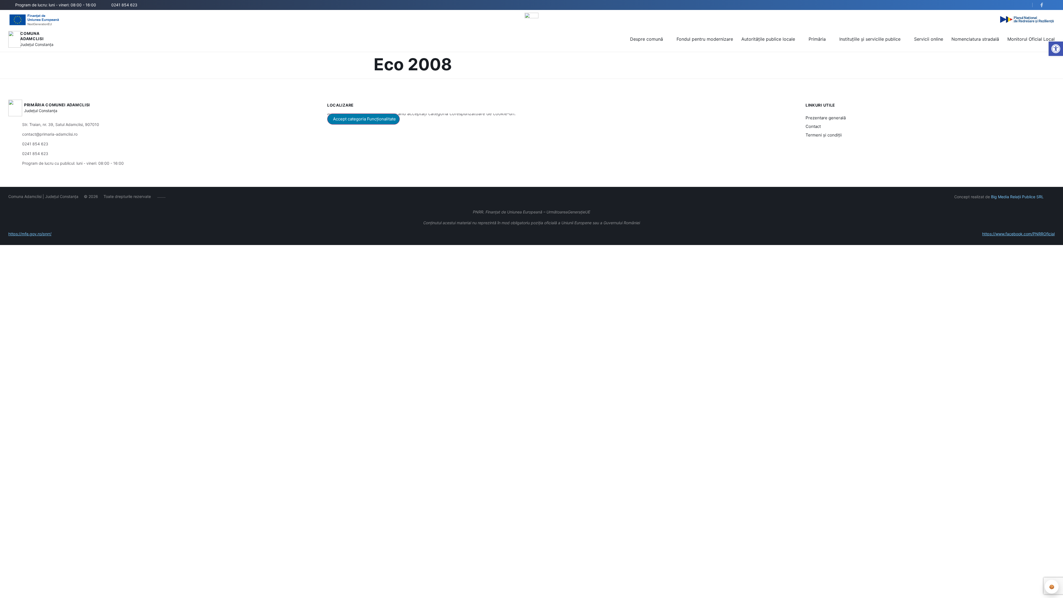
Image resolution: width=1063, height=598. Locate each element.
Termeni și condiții (824, 135)
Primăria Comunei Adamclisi (57, 104)
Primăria (817, 39)
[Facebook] (173, 196)
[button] (1023, 5)
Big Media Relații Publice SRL (1017, 196)
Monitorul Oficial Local (1031, 39)
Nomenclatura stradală (975, 39)
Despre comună (646, 39)
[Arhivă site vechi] (1042, 5)
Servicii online (928, 39)
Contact (813, 126)
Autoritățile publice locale (768, 39)
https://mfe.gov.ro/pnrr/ (29, 233)
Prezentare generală (826, 117)
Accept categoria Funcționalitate (364, 119)
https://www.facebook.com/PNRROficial (1018, 233)
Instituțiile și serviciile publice (870, 39)
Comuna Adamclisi (31, 36)
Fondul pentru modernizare (705, 39)
